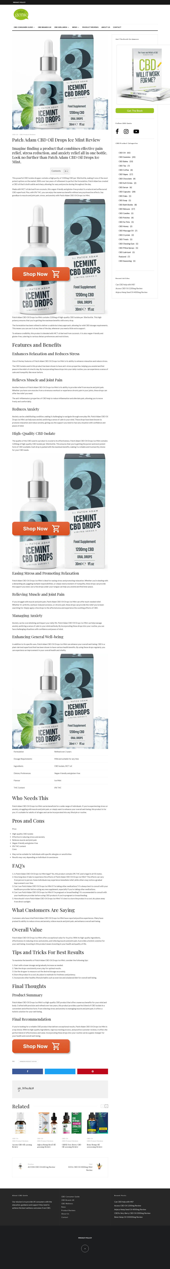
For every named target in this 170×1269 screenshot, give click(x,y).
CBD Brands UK (44, 27)
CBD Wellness (60, 27)
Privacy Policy (19, 2)
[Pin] (92, 1071)
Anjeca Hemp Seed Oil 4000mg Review (46, 1146)
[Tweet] (60, 1071)
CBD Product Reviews (27, 134)
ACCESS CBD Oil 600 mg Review (41, 1165)
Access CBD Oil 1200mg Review (22, 1146)
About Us (105, 27)
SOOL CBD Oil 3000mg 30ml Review (80, 1167)
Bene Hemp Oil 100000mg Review (94, 1146)
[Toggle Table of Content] (65, 171)
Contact (117, 27)
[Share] (27, 1071)
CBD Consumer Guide (23, 27)
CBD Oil (15, 134)
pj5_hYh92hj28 (26, 1088)
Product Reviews (90, 27)
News (74, 27)
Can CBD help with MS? (125, 284)
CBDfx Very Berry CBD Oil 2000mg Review (71, 1146)
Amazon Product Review (29, 1061)
